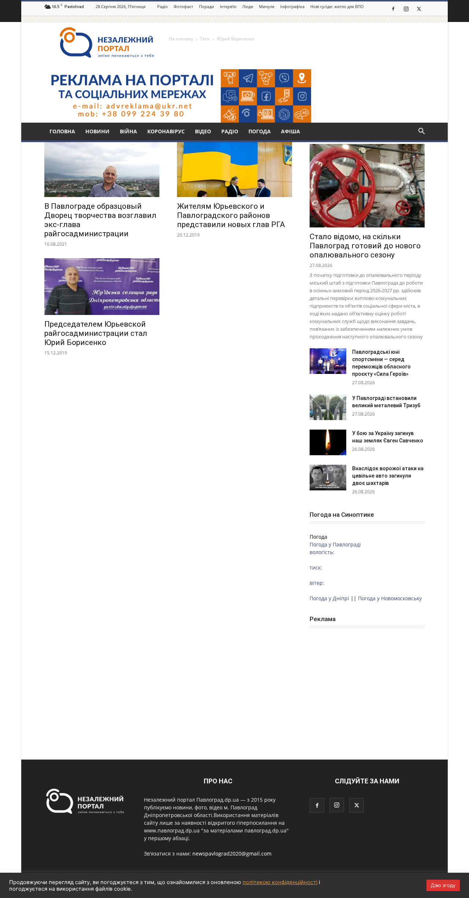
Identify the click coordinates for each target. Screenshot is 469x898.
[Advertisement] (367, 683)
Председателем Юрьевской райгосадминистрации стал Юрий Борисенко (95, 333)
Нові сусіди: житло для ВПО (337, 6)
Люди (247, 6)
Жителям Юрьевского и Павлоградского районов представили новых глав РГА (231, 215)
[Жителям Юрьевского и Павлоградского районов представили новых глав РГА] (234, 168)
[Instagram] (406, 8)
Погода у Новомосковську (390, 598)
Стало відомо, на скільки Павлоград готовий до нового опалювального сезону (365, 245)
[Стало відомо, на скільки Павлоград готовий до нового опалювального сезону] (367, 185)
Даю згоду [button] (443, 885)
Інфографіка (292, 6)
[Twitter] (419, 8)
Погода (259, 131)
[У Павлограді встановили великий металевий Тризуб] (328, 407)
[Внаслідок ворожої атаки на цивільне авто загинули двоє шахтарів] (328, 477)
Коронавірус (166, 131)
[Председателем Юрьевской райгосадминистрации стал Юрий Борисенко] (101, 286)
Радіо (162, 6)
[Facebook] (393, 8)
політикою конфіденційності (280, 882)
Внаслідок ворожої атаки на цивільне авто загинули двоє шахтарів (388, 475)
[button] (421, 132)
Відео (203, 131)
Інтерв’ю (228, 6)
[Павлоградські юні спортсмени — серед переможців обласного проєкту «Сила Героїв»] (328, 361)
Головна (62, 131)
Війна (128, 131)
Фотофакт (183, 6)
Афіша (290, 131)
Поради (206, 6)
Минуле (266, 6)
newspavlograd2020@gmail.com (232, 853)
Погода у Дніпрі (329, 598)
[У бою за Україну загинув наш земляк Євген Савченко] (328, 442)
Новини (97, 131)
